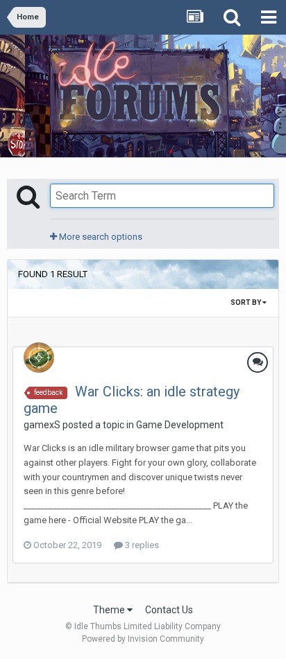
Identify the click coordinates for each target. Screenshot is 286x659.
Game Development (180, 424)
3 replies (141, 545)
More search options (99, 236)
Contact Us (169, 609)
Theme (110, 609)
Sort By (246, 302)
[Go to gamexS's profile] (39, 357)
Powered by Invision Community (143, 639)
